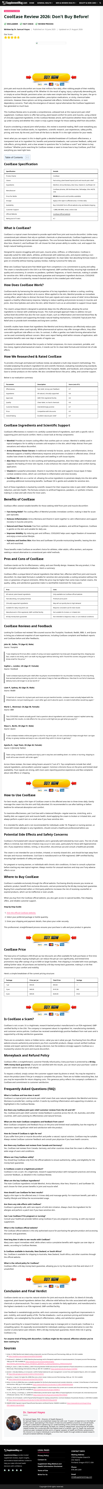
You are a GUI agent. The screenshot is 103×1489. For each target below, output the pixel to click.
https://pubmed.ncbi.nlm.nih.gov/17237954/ (64, 1369)
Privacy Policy (43, 1455)
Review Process (45, 24)
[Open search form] (100, 3)
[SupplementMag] (18, 1450)
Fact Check (28, 24)
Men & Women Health (65, 3)
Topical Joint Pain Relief (12, 11)
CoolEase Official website (61, 214)
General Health (44, 3)
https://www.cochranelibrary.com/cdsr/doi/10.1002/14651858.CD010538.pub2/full (33, 1400)
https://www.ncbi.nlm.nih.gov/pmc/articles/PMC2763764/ (26, 1379)
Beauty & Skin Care (87, 3)
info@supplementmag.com (81, 1477)
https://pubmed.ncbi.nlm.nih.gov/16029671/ (46, 1389)
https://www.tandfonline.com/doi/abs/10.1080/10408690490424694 (53, 1384)
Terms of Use (43, 1470)
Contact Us (42, 1460)
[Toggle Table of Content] (26, 157)
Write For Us (42, 1474)
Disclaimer (12, 24)
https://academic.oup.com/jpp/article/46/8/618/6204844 (25, 1356)
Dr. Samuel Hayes (22, 29)
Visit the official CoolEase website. (21, 913)
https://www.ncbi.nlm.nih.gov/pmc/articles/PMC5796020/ (50, 1395)
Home (31, 3)
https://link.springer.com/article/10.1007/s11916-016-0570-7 (26, 1374)
